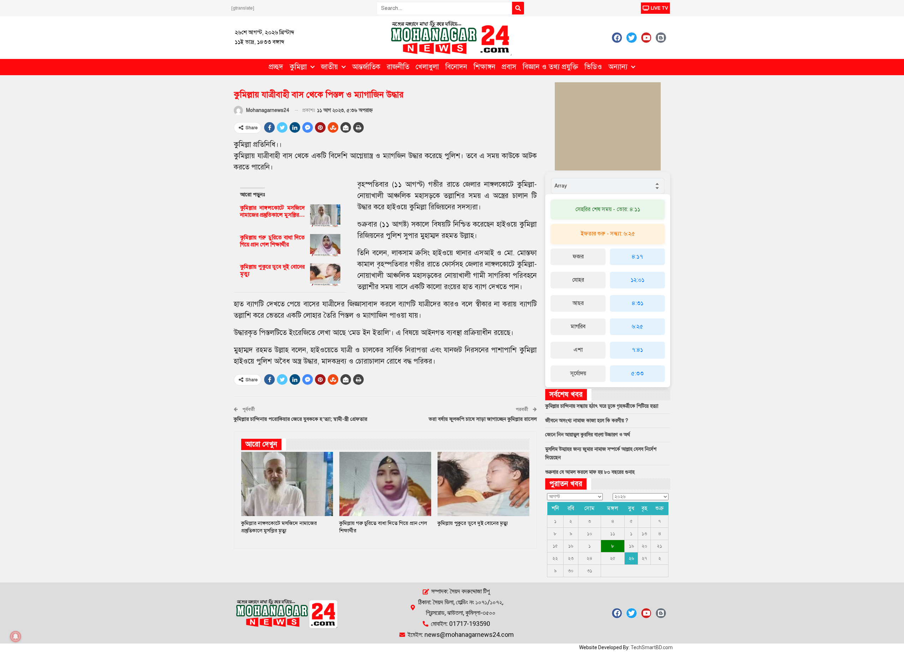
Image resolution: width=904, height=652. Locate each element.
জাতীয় (329, 66)
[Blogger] (660, 37)
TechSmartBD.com (652, 647)
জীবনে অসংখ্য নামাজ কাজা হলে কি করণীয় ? (586, 421)
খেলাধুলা (427, 66)
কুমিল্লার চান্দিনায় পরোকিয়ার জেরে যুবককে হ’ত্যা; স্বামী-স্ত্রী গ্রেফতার (300, 419)
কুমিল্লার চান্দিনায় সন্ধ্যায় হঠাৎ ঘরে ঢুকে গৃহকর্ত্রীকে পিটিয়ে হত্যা (601, 406)
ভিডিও (593, 66)
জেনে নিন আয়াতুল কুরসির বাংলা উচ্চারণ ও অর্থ (587, 435)
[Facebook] (617, 37)
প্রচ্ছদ (276, 66)
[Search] (518, 8)
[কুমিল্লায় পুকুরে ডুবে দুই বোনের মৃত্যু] (325, 274)
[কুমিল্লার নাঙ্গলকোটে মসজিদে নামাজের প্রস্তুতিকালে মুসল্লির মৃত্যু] (325, 215)
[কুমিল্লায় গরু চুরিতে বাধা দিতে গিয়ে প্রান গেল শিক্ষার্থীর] (325, 245)
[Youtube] (646, 37)
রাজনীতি (398, 66)
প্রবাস (509, 66)
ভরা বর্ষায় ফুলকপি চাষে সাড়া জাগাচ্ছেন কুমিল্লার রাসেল (483, 419)
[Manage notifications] (15, 636)
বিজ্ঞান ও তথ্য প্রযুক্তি (550, 66)
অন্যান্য (618, 66)
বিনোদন (456, 66)
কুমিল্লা (298, 66)
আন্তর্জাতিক (366, 66)
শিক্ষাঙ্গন (484, 66)
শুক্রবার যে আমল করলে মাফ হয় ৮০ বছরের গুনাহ (590, 472)
